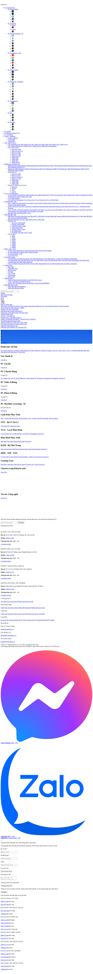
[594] (11, 317)
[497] (12, 311)
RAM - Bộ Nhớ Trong (20, 418)
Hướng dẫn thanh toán (24, 608)
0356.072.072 (10, 572)
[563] (7, 314)
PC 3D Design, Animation (15, 81)
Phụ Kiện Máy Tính (45, 418)
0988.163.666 (5, 935)
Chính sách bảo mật (19, 614)
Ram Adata (28, 449)
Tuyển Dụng (13, 601)
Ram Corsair (4, 449)
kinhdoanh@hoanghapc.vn (8, 635)
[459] (14, 324)
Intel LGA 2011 (16, 175)
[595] (18, 319)
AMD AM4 (15, 157)
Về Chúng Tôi (5, 601)
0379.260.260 (5, 957)
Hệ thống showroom (23, 601)
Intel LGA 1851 (16, 156)
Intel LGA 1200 (16, 149)
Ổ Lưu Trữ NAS (37, 457)
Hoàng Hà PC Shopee (48, 620)
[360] (22, 327)
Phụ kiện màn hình (19, 441)
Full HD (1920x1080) (18, 224)
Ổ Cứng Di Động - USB (25, 457)
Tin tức (31, 601)
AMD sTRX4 (16, 162)
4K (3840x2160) (16, 231)
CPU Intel (4, 426)
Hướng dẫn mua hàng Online (9, 608)
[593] (8, 316)
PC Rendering (12, 23)
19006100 (4, 914)
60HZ (13, 236)
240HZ (14, 247)
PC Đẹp (10, 113)
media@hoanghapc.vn (7, 629)
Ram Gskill (11, 449)
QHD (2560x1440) (17, 228)
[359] (13, 327)
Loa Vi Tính (34, 464)
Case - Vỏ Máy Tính (34, 418)
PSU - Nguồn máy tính (7, 418)
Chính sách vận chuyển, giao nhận (35, 614)
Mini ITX (14, 187)
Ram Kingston (36, 449)
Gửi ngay (21, 522)
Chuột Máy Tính (11, 464)
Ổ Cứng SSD (5, 457)
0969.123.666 (10, 538)
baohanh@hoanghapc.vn (8, 641)
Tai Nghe (28, 464)
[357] (13, 326)
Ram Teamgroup (20, 449)
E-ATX (14, 192)
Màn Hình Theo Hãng (7, 441)
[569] (14, 313)
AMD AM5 (15, 159)
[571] (13, 308)
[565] (10, 321)
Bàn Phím (3, 464)
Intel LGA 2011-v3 (17, 151)
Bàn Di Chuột (21, 464)
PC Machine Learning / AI (15, 33)
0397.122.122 (5, 929)
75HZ (13, 237)
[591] (9, 309)
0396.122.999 (10, 555)
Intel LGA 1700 (16, 154)
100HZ (14, 239)
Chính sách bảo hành (7, 614)
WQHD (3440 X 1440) (18, 229)
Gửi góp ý (4, 892)
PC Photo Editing (13, 9)
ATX (13, 190)
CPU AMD (10, 426)
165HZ (14, 244)
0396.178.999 (5, 926)
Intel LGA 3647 (16, 152)
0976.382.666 (5, 910)
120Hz (14, 241)
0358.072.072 (5, 944)
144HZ (14, 242)
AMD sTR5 (15, 183)
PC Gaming (11, 122)
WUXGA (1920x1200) (18, 223)
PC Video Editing (13, 70)
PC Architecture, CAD (14, 53)
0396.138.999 (5, 923)
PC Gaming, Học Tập (7, 378)
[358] (5, 327)
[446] (14, 322)
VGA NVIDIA (5, 434)
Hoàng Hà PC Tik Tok (21, 620)
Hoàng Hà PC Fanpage (8, 620)
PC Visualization (13, 101)
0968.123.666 (10, 589)
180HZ (14, 245)
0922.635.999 (5, 904)
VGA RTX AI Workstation (29, 434)
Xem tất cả (4, 343)
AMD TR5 (15, 161)
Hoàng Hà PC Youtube (35, 620)
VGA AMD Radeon (16, 434)
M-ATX (14, 188)
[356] (5, 326)
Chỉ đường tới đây (6, 544)
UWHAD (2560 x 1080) (19, 226)
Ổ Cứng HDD (13, 457)
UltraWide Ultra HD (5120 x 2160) (22, 232)
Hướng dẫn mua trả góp (38, 608)
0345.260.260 (5, 966)
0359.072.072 (5, 960)
